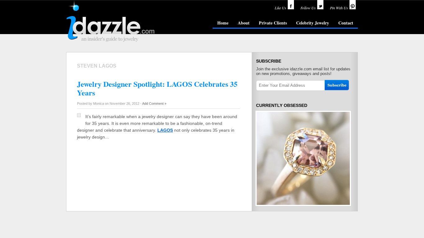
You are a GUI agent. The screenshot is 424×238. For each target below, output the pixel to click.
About (244, 23)
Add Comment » (154, 103)
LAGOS (165, 130)
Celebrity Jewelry (312, 23)
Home (222, 23)
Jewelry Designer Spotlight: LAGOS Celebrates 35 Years (157, 88)
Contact (345, 23)
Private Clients (273, 23)
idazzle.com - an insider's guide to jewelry (111, 21)
